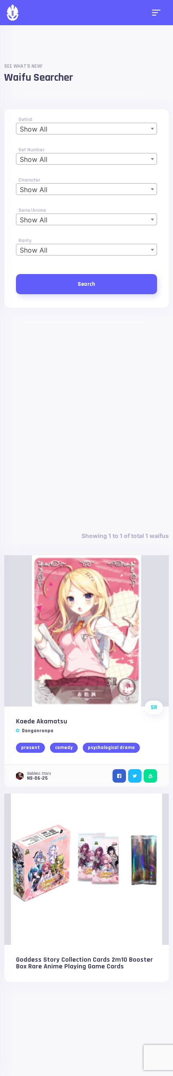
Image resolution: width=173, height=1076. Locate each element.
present (30, 747)
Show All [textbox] (33, 129)
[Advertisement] (86, 419)
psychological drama (111, 747)
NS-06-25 (37, 778)
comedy (64, 747)
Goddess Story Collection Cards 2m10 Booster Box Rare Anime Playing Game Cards (84, 963)
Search (86, 284)
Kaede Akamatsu (41, 721)
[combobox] (86, 128)
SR (154, 707)
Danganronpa (37, 731)
